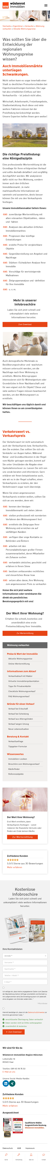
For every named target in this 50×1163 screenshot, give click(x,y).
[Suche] (6, 1155)
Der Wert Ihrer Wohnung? (25, 613)
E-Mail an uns (9, 1071)
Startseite (7, 26)
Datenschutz (8, 1148)
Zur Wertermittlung (25, 633)
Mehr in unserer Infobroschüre (25, 302)
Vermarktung (18, 1160)
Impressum (30, 1148)
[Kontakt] (44, 1155)
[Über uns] (31, 1155)
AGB (19, 1148)
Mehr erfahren (10, 1105)
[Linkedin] (6, 1083)
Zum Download (25, 324)
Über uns (31, 1160)
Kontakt (44, 1160)
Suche (6, 1160)
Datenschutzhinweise (36, 1012)
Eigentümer (18, 26)
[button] (45, 5)
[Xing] (12, 1083)
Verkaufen (29, 26)
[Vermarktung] (19, 1155)
